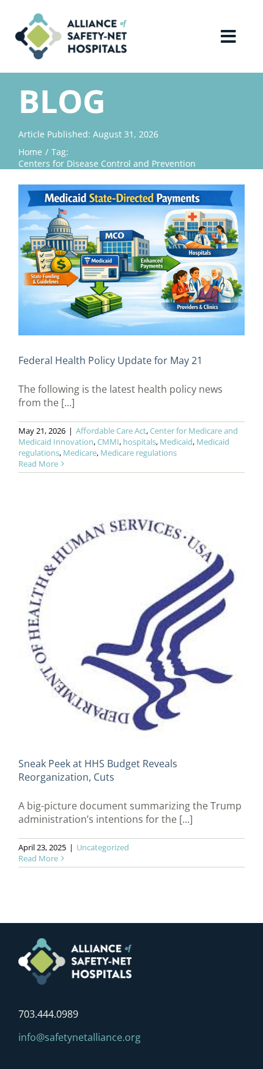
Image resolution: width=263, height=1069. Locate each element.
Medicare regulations (138, 452)
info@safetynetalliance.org (79, 1037)
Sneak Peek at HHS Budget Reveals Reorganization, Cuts (97, 770)
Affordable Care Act (111, 430)
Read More (38, 463)
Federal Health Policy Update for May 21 (110, 360)
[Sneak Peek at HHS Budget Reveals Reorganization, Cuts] (131, 626)
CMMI (108, 441)
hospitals (139, 441)
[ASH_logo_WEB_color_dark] (71, 18)
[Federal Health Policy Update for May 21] (131, 259)
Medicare (80, 452)
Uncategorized (102, 847)
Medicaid (176, 441)
